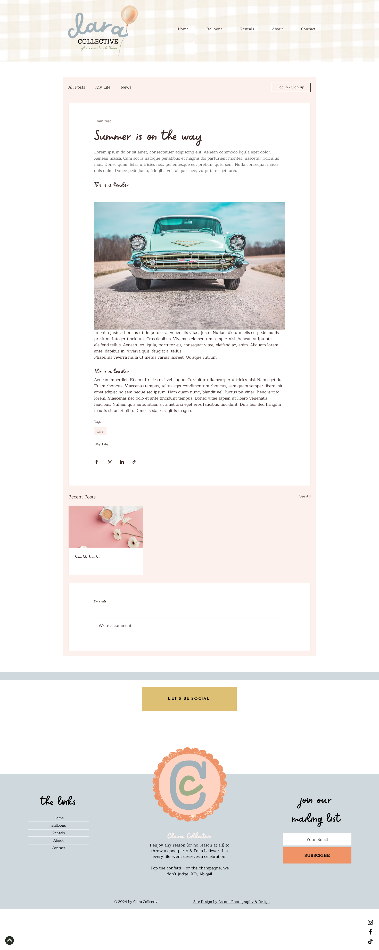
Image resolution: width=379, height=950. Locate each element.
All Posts (76, 87)
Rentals (58, 833)
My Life (102, 87)
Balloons (58, 825)
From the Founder (87, 557)
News (126, 87)
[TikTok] (370, 941)
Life (100, 431)
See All (305, 496)
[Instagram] (370, 922)
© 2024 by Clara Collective (136, 902)
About (58, 840)
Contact (58, 848)
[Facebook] (370, 931)
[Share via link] (134, 461)
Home (59, 818)
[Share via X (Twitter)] (109, 461)
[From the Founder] (106, 527)
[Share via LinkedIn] (121, 461)
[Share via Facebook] (96, 461)
